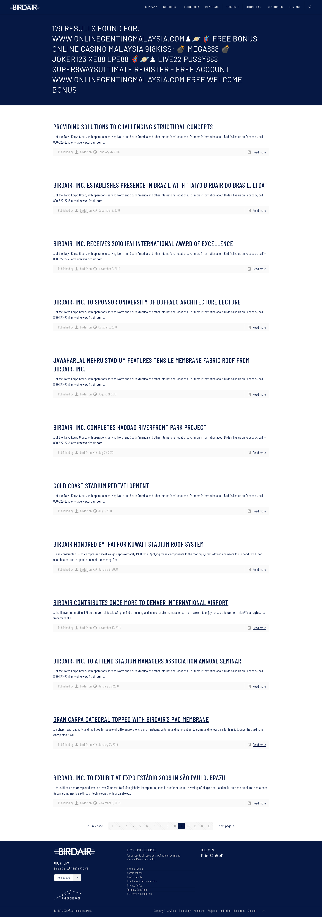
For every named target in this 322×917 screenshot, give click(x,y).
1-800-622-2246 (79, 868)
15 (209, 826)
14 (202, 826)
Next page (225, 826)
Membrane (199, 910)
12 (188, 826)
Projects (212, 910)
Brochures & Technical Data (142, 881)
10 (174, 826)
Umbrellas (225, 910)
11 (181, 826)
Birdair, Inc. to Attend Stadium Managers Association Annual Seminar (147, 661)
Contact (252, 910)
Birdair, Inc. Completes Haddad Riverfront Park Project (130, 427)
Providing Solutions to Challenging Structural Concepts (133, 127)
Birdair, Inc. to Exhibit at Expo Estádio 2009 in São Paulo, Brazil (140, 778)
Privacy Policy (134, 885)
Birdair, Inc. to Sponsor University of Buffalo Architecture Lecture (147, 302)
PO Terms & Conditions (139, 893)
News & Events (135, 868)
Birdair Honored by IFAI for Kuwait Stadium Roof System (128, 544)
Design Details (134, 877)
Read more (259, 152)
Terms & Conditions (137, 889)
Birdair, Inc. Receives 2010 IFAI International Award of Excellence (143, 243)
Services (171, 910)
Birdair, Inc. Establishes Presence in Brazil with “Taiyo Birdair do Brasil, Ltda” (160, 185)
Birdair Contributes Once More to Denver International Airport (140, 602)
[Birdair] (25, 5)
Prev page (97, 826)
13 (195, 826)
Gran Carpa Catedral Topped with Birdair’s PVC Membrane (131, 719)
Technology (185, 910)
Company (158, 910)
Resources (239, 910)
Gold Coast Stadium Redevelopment (101, 486)
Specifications (135, 873)
